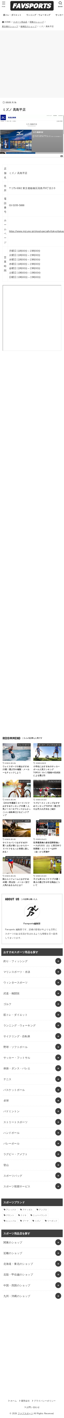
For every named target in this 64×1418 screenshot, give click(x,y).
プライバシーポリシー (45, 1401)
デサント (10, 1215)
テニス (7, 1079)
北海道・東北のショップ (18, 1263)
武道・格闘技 (11, 993)
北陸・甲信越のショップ (18, 1274)
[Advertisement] (32, 64)
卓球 (6, 1100)
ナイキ (24, 1215)
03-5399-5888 (16, 205)
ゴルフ (7, 1004)
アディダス (27, 1210)
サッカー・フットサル (16, 1057)
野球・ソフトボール (15, 1046)
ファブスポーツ (25, 1413)
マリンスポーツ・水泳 (16, 971)
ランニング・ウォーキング (19, 1025)
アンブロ (43, 1210)
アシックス (11, 1210)
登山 (6, 1164)
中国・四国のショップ (16, 1285)
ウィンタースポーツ (15, 982)
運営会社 (25, 1401)
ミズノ (38, 1221)
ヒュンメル (11, 1221)
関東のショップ (12, 1242)
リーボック (52, 1221)
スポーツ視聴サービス (16, 1186)
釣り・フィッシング (15, 961)
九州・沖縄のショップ (16, 1296)
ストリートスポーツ (15, 1122)
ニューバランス (40, 1215)
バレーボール (11, 1143)
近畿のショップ (12, 1253)
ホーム (13, 1401)
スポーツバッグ (12, 1175)
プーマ (25, 1221)
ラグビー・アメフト (15, 1154)
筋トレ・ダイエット (15, 1014)
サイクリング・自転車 (16, 1036)
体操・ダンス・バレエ (16, 1068)
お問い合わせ (33, 1407)
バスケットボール (14, 1089)
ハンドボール (11, 1132)
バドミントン (11, 1111)
